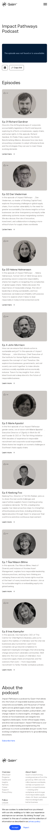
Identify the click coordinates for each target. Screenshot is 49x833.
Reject (26, 828)
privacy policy (34, 822)
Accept (15, 828)
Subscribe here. (8, 741)
